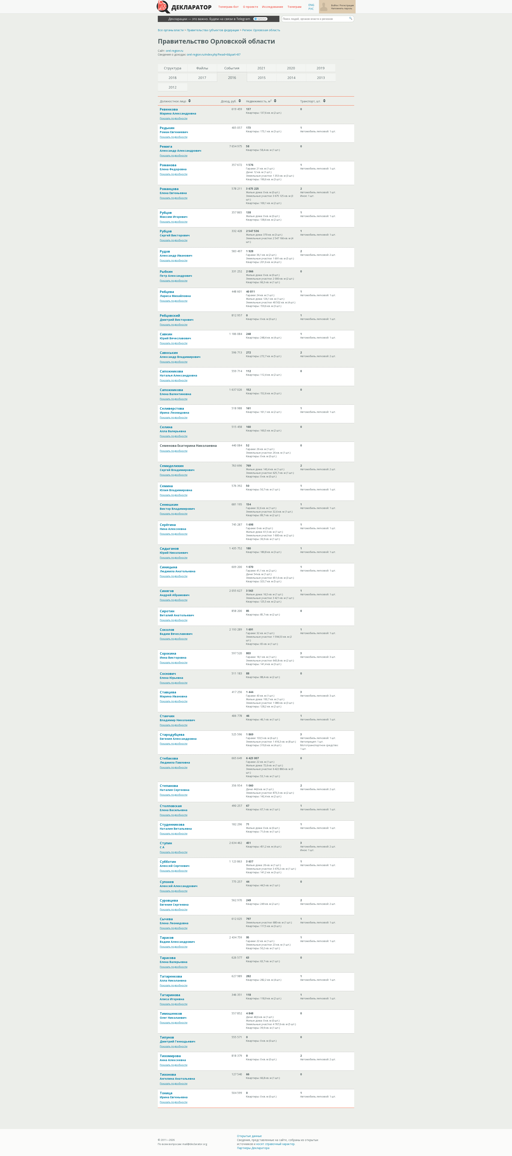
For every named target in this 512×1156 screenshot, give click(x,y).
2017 (202, 77)
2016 (232, 77)
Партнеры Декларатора (253, 1148)
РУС (311, 9)
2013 (321, 77)
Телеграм (294, 7)
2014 (291, 77)
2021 (261, 68)
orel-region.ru (174, 51)
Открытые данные (249, 1136)
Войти (334, 5)
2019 (321, 68)
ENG (311, 5)
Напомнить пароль (341, 8)
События (231, 68)
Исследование (272, 7)
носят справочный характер (275, 1144)
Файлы (202, 68)
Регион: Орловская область (261, 30)
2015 (262, 77)
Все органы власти (171, 30)
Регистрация (347, 5)
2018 (173, 77)
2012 (173, 87)
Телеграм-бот (228, 7)
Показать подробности (173, 118)
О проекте (250, 7)
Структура (172, 68)
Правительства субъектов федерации (213, 30)
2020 (291, 68)
